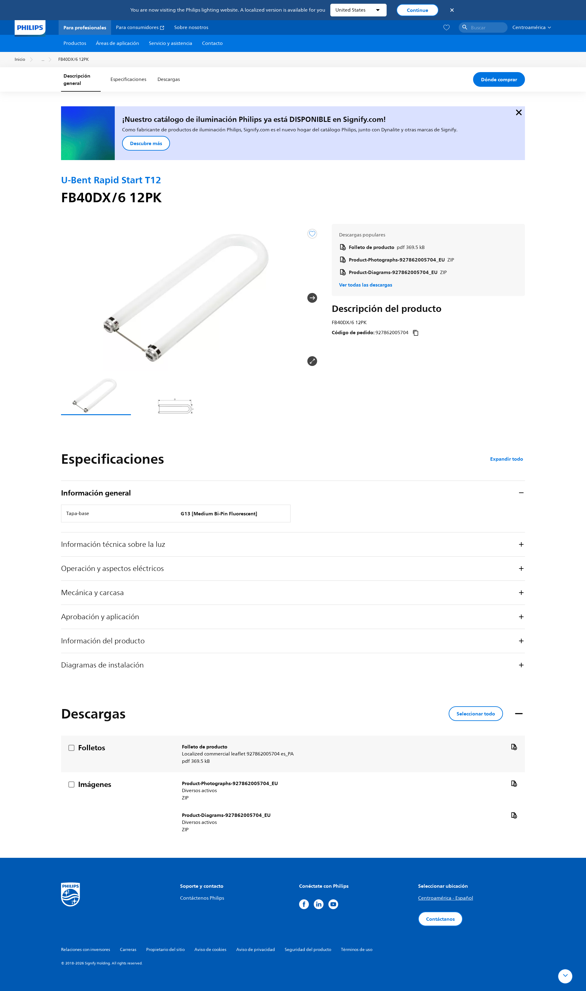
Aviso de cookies (210, 949)
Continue (417, 10)
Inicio (20, 59)
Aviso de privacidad (255, 949)
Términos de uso (356, 949)
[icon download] (514, 747)
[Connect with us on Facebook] (304, 904)
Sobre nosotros (191, 27)
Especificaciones (128, 79)
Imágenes (94, 784)
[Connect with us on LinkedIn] (319, 904)
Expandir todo (506, 459)
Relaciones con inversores (85, 949)
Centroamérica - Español (445, 898)
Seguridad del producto (308, 949)
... (43, 59)
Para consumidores (138, 27)
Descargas (168, 79)
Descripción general (76, 79)
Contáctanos (440, 919)
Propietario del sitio (165, 949)
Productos (74, 43)
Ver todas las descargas (365, 284)
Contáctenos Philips (202, 898)
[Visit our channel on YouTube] (333, 904)
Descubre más (146, 143)
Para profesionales (84, 27)
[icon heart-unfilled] (446, 27)
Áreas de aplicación (117, 43)
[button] (71, 298)
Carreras (128, 949)
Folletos (91, 747)
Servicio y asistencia (170, 43)
